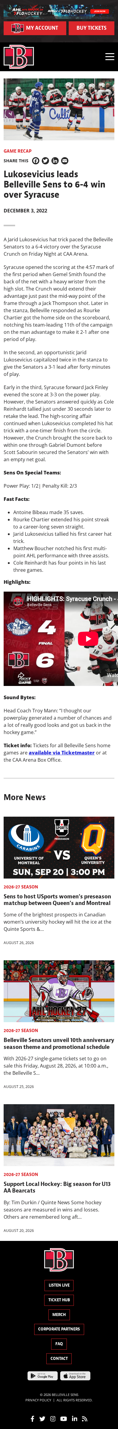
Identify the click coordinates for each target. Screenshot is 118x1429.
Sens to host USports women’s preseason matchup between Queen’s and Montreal (57, 899)
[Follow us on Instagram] (53, 1418)
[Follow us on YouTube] (63, 1418)
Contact (59, 1358)
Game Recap (17, 151)
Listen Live (59, 1285)
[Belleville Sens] (19, 57)
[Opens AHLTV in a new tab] (59, 11)
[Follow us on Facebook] (32, 1418)
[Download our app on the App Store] (75, 1375)
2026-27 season (21, 887)
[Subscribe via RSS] (84, 1418)
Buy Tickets (92, 28)
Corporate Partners (59, 1329)
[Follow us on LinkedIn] (74, 1418)
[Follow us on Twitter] (42, 1418)
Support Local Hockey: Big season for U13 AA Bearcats (57, 1187)
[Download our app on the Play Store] (43, 1375)
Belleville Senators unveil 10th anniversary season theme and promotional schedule (59, 1043)
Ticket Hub (59, 1300)
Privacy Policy (38, 1399)
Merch (59, 1314)
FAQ (59, 1343)
